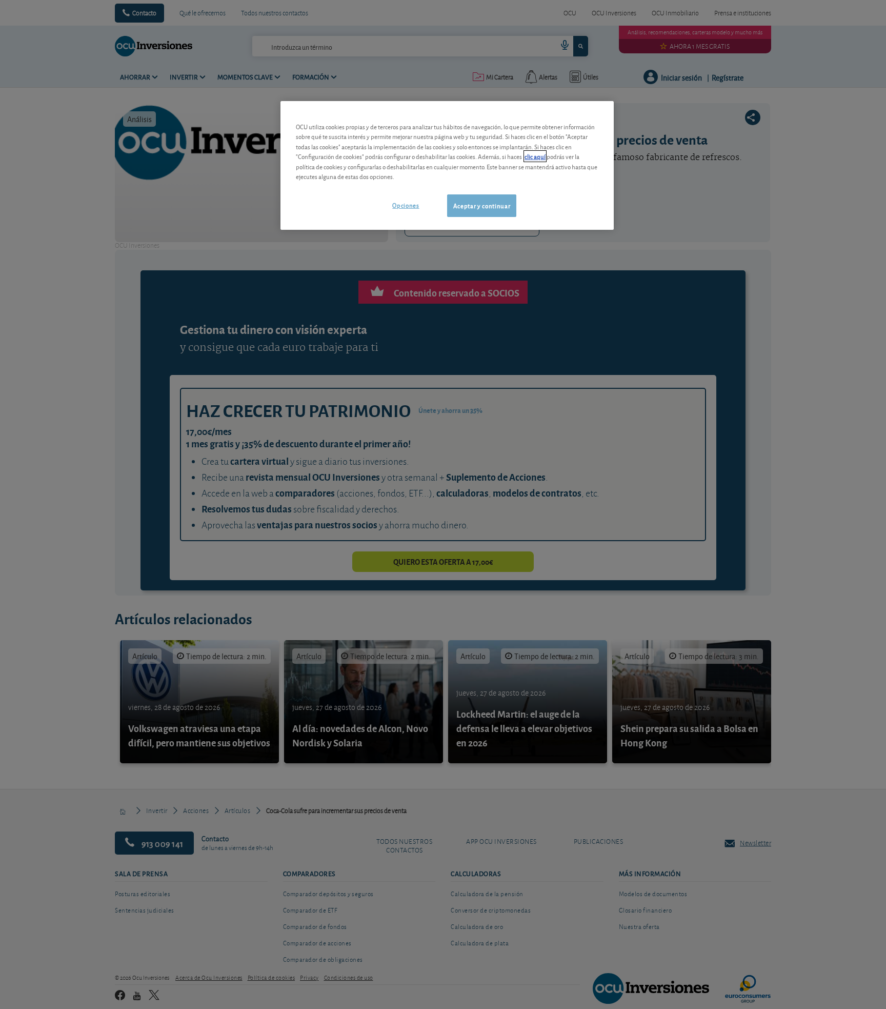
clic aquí (535, 156)
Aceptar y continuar (481, 205)
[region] (447, 165)
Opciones (405, 205)
